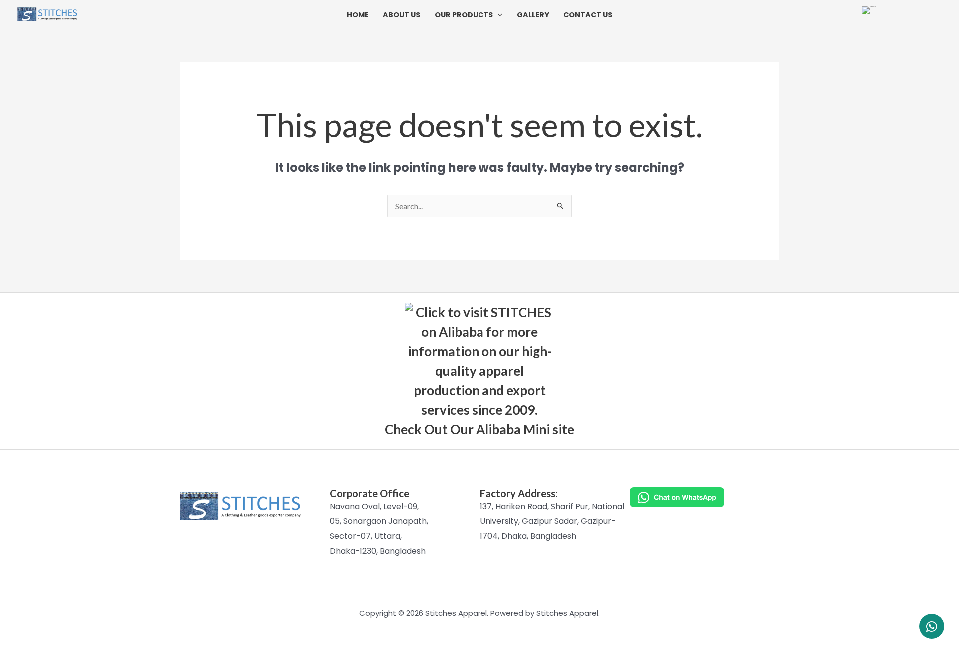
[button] (497, 15)
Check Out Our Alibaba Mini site (479, 429)
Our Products (464, 15)
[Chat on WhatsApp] (704, 497)
